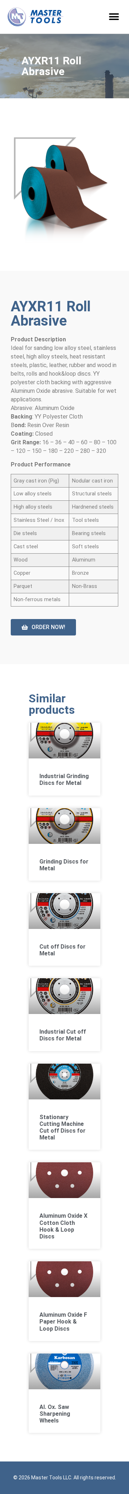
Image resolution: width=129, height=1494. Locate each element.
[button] (114, 17)
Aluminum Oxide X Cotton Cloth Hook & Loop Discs (63, 1226)
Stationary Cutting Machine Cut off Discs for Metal (62, 1127)
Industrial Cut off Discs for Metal (62, 1035)
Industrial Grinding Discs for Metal (64, 779)
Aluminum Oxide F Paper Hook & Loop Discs (63, 1321)
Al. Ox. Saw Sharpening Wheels (54, 1414)
